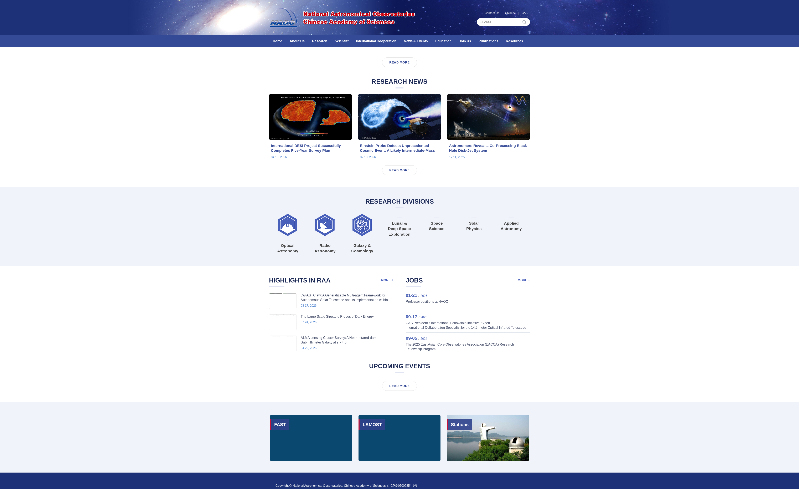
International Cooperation (376, 41)
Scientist (342, 41)
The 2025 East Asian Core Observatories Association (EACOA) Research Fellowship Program (460, 451)
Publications (488, 41)
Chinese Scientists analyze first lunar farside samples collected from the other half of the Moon (369, 142)
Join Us (465, 41)
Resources (514, 41)
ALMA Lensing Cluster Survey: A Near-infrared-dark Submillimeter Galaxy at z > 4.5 (338, 444)
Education (443, 41)
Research (319, 41)
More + (387, 384)
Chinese (510, 13)
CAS (524, 13)
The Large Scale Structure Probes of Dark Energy (337, 421)
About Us (297, 41)
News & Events (416, 41)
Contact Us (492, 13)
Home (277, 41)
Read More (399, 161)
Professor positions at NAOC (427, 406)
